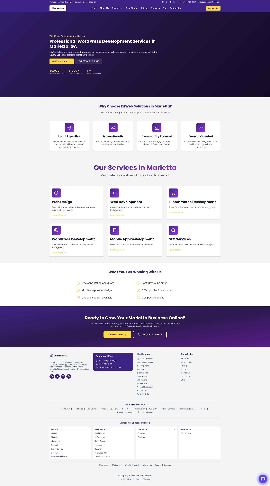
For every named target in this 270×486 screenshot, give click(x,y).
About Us (104, 8)
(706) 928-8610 (189, 2)
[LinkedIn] (170, 2)
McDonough (99, 437)
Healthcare (78, 409)
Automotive (153, 409)
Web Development (145, 362)
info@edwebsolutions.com (209, 2)
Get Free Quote (60, 61)
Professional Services (188, 409)
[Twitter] (166, 2)
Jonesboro (99, 445)
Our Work (155, 8)
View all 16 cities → (59, 456)
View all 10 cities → (102, 456)
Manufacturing (147, 412)
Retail (203, 409)
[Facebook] (163, 2)
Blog (165, 8)
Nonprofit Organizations (127, 412)
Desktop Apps (143, 366)
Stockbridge (99, 433)
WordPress (141, 369)
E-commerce (142, 373)
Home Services (168, 409)
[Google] (68, 376)
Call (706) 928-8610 (88, 61)
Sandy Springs (57, 449)
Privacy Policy (125, 479)
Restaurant (65, 409)
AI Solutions (142, 380)
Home (94, 8)
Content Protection (145, 387)
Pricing (144, 8)
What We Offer (143, 394)
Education (126, 409)
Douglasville (186, 433)
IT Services (142, 390)
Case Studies (132, 8)
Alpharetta (55, 441)
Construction (139, 409)
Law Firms (114, 409)
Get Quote (213, 8)
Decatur (54, 453)
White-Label (142, 383)
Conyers (141, 433)
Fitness (103, 409)
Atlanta (54, 433)
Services (116, 8)
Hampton (98, 449)
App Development (144, 359)
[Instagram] (174, 2)
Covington (142, 437)
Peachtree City (100, 453)
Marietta (54, 437)
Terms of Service (143, 479)
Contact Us (175, 8)
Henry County (100, 441)
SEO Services (142, 376)
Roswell (54, 445)
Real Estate (91, 409)
